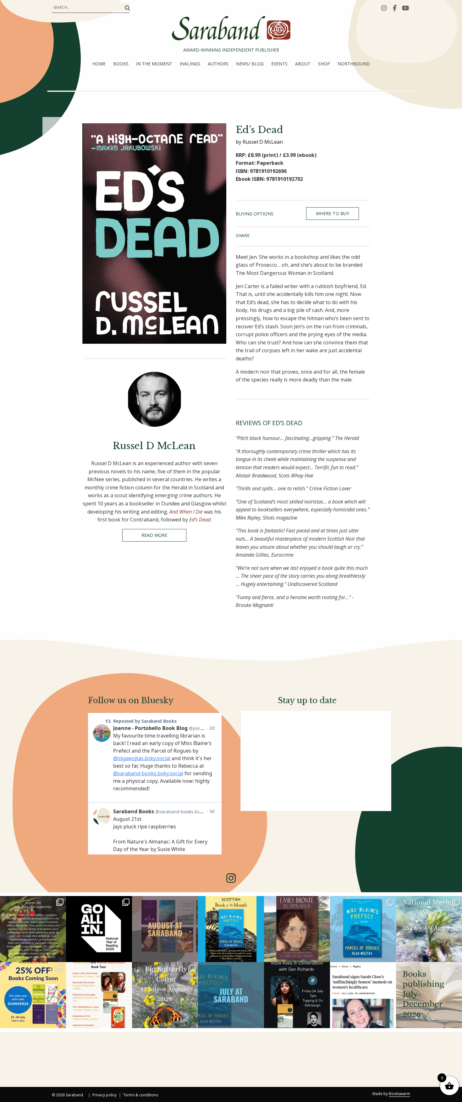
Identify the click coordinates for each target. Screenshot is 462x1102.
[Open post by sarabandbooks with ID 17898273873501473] (165, 995)
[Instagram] (384, 8)
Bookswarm (399, 1093)
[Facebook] (394, 8)
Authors (218, 64)
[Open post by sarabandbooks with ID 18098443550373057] (99, 929)
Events (279, 64)
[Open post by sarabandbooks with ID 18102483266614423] (33, 995)
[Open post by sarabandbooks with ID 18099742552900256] (363, 995)
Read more (154, 535)
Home (99, 64)
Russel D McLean (154, 446)
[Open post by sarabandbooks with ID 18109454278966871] (231, 995)
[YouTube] (405, 8)
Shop (324, 64)
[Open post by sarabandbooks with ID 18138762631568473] (429, 929)
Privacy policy (104, 1095)
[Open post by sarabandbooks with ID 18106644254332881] (363, 929)
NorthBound (354, 64)
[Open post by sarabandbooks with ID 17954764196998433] (165, 929)
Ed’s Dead (200, 519)
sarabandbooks (32, 901)
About (303, 64)
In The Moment (154, 64)
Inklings (190, 64)
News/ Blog (250, 64)
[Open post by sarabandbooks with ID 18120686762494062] (231, 929)
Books (121, 64)
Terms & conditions (140, 1095)
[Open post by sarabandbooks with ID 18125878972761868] (33, 929)
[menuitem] (99, 63)
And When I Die (186, 511)
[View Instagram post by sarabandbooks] (60, 956)
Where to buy (332, 213)
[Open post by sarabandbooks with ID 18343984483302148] (297, 929)
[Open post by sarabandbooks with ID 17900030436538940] (99, 995)
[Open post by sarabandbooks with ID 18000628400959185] (297, 995)
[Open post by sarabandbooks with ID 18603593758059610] (429, 995)
